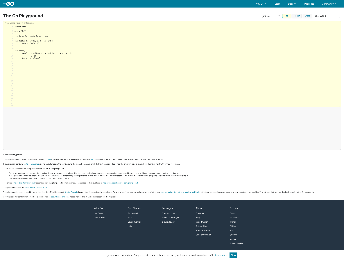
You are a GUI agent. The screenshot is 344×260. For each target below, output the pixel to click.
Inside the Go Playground (24, 183)
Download (200, 213)
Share (307, 16)
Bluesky (233, 213)
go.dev (48, 159)
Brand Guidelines (203, 230)
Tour (130, 217)
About (199, 208)
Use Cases (98, 213)
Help (130, 226)
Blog (198, 217)
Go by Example (71, 192)
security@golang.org (59, 197)
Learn (277, 3)
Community (329, 3)
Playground (133, 213)
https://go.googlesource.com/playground (120, 183)
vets (92, 159)
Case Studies (99, 217)
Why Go (261, 3)
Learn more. (221, 255)
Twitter (233, 222)
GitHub (233, 226)
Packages (309, 3)
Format (296, 16)
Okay (233, 255)
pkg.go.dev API (168, 222)
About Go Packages (170, 217)
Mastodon (234, 217)
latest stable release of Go (36, 187)
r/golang (233, 235)
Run (286, 16)
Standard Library (169, 213)
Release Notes (202, 226)
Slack (232, 230)
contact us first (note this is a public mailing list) (181, 192)
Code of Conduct (203, 235)
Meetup (233, 239)
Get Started (134, 208)
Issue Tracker (202, 222)
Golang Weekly (236, 243)
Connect (235, 208)
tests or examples (31, 164)
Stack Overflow (134, 222)
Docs (292, 3)
